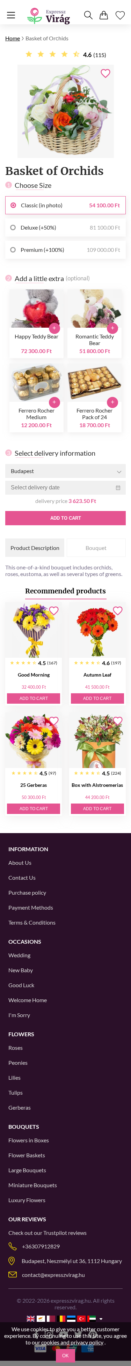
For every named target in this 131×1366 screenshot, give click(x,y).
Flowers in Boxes (28, 1140)
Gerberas (19, 1107)
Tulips (15, 1092)
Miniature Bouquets (32, 1185)
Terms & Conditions (32, 922)
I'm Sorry (19, 1015)
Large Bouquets (27, 1170)
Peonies (18, 1062)
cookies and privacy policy (72, 1342)
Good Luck (21, 985)
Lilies (14, 1077)
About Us (19, 862)
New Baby (20, 970)
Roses (15, 1047)
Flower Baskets (26, 1155)
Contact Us (22, 877)
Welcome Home (27, 1000)
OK (65, 1355)
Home (12, 38)
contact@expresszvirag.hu (53, 1274)
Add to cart (65, 518)
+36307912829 (41, 1246)
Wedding (19, 955)
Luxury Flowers (26, 1200)
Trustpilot (55, 1232)
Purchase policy (27, 892)
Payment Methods (30, 907)
